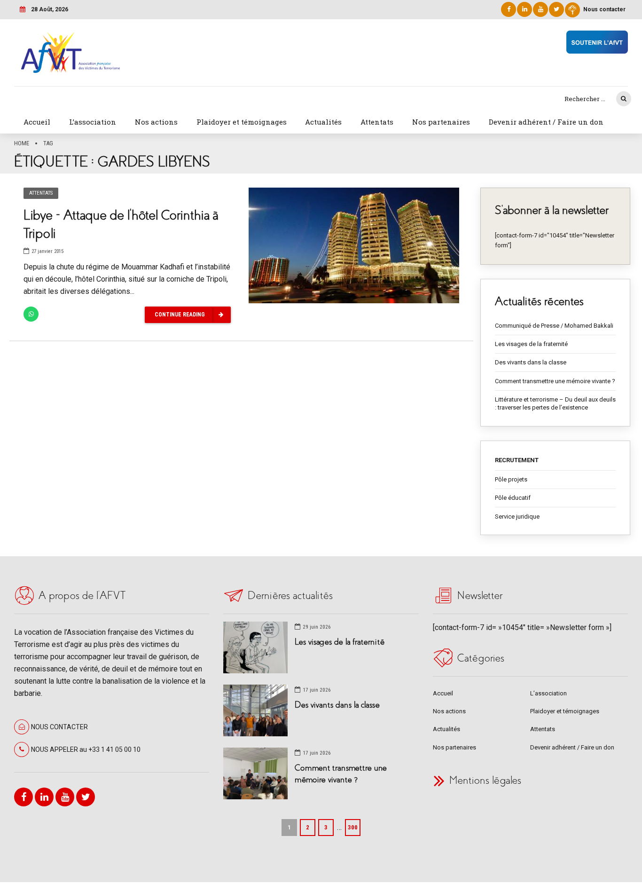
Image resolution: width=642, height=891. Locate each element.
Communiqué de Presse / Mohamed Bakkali (554, 325)
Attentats (376, 121)
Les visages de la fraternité (531, 343)
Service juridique (517, 516)
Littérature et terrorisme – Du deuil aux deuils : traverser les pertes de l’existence (555, 403)
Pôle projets (511, 479)
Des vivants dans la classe (530, 362)
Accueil (36, 121)
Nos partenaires (441, 121)
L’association (92, 121)
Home (21, 143)
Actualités (323, 121)
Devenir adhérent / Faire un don (546, 121)
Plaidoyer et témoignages (241, 121)
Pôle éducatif (513, 497)
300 (353, 827)
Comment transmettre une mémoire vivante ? (555, 381)
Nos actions (156, 121)
